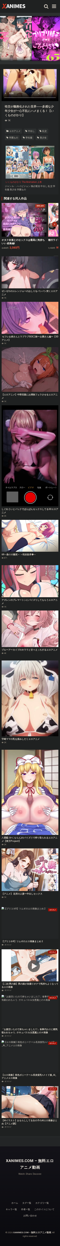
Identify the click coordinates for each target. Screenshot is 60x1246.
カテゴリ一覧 (42, 1203)
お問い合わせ (30, 1215)
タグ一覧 (26, 1203)
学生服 (28, 137)
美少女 (43, 137)
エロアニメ (14, 131)
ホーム (14, 1203)
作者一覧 (25, 1209)
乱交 (44, 131)
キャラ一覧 (11, 1209)
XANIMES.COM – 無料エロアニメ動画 (30, 1164)
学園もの (13, 137)
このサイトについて (44, 1209)
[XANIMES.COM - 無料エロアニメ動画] (14, 5)
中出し (31, 131)
